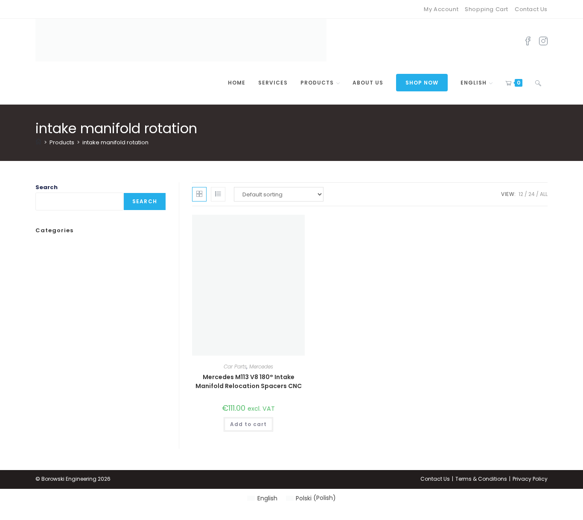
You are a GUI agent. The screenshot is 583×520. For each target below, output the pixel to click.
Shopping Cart (486, 9)
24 (531, 194)
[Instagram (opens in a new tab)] (543, 40)
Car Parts (235, 366)
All (544, 194)
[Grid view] (199, 194)
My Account (441, 9)
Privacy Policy (530, 478)
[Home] (38, 142)
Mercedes (261, 366)
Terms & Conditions (481, 478)
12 (521, 194)
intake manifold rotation (115, 142)
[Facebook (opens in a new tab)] (528, 40)
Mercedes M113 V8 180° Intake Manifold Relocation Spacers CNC (248, 381)
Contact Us (531, 9)
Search (46, 187)
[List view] (218, 194)
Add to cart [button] (248, 424)
